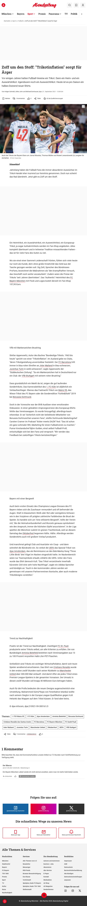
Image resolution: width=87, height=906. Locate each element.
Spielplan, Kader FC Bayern (32, 883)
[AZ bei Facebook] (65, 891)
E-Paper (46, 873)
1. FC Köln (51, 386)
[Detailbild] (83, 106)
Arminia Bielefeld (30, 653)
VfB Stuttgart (28, 375)
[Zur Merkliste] (76, 5)
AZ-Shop (46, 883)
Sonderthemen (48, 889)
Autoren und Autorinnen (52, 861)
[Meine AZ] (82, 5)
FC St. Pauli (63, 646)
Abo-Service (48, 870)
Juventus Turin (17, 369)
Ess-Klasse (26, 877)
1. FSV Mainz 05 (18, 716)
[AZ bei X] (80, 891)
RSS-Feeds (26, 870)
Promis (42, 13)
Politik (74, 13)
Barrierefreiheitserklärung (73, 870)
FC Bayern (5, 870)
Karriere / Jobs (49, 864)
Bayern (20, 13)
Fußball (20, 21)
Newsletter (26, 864)
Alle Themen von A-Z (30, 861)
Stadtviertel (6, 864)
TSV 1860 (5, 873)
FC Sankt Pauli (70, 722)
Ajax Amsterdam (17, 551)
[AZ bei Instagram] (72, 891)
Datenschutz (68, 867)
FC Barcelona (64, 362)
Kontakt (46, 877)
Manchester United (38, 727)
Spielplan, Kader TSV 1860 (32, 886)
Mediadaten (48, 880)
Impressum (68, 861)
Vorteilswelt (27, 880)
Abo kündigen (68, 873)
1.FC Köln (30, 716)
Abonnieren (47, 867)
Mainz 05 (62, 390)
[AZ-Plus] (3, 5)
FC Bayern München (54, 722)
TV (66, 13)
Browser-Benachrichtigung (32, 873)
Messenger (26, 867)
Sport (30, 13)
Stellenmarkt (27, 889)
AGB (65, 864)
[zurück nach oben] (44, 896)
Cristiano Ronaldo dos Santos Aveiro (17, 722)
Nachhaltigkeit (7, 892)
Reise (4, 889)
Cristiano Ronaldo (61, 667)
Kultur (4, 886)
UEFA (51, 548)
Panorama (54, 13)
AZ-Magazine (48, 886)
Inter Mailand (46, 365)
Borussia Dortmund (22, 397)
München (6, 13)
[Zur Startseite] (44, 7)
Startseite (7, 21)
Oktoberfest (28, 533)
